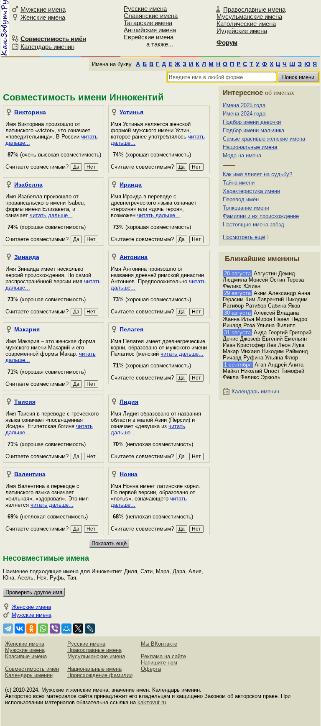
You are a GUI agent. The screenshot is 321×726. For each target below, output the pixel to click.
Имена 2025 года (244, 105)
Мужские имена (43, 9)
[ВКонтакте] (20, 628)
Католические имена (246, 23)
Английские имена (150, 29)
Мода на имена (242, 155)
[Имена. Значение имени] (5, 28)
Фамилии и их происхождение (261, 216)
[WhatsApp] (43, 628)
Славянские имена (151, 15)
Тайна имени (239, 183)
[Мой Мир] (66, 628)
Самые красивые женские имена (264, 139)
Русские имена (145, 8)
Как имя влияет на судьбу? (257, 174)
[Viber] (55, 628)
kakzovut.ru (152, 702)
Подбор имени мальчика (253, 130)
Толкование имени (246, 208)
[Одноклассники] (31, 628)
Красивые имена (26, 656)
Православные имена (254, 9)
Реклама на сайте (163, 656)
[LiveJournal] (90, 628)
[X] (78, 628)
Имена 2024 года (244, 113)
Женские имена (42, 17)
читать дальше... (51, 215)
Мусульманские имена (249, 16)
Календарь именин (47, 46)
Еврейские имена (148, 37)
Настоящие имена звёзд (253, 224)
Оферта (151, 669)
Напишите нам (159, 662)
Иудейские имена (242, 30)
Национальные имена (250, 147)
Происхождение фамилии (99, 675)
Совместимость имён (32, 669)
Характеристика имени (251, 191)
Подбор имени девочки (252, 122)
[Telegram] (8, 628)
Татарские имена (148, 22)
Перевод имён (241, 199)
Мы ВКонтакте (159, 644)
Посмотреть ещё (244, 237)
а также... (159, 44)
